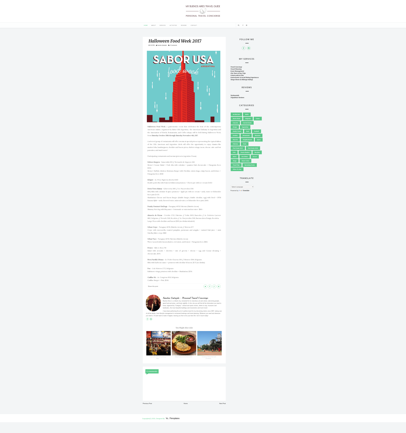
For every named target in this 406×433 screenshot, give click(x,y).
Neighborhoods (247, 139)
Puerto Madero (245, 152)
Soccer (255, 156)
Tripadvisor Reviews (237, 97)
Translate (246, 190)
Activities (173, 25)
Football (256, 131)
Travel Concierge (236, 67)
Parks (244, 144)
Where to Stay (237, 169)
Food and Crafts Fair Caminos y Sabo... (158, 357)
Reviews (184, 25)
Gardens (235, 135)
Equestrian (245, 127)
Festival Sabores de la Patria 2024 (183, 357)
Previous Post (147, 403)
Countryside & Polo (237, 75)
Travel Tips (236, 165)
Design (235, 127)
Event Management (237, 71)
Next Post (222, 403)
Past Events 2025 (238, 148)
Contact (194, 25)
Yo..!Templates (173, 418)
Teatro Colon (245, 161)
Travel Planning (235, 69)
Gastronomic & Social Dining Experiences (244, 77)
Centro (258, 118)
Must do (235, 139)
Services (163, 25)
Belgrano (248, 118)
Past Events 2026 (253, 148)
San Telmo (244, 156)
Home (146, 25)
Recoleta (257, 152)
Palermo (235, 144)
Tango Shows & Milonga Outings (241, 80)
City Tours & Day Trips (238, 73)
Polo (234, 152)
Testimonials (234, 95)
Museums (257, 135)
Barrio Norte (236, 118)
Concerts (235, 123)
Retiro (234, 156)
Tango (235, 161)
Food (247, 131)
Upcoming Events (250, 165)
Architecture (236, 114)
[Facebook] (243, 48)
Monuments (246, 135)
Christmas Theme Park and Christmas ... (209, 357)
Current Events (247, 123)
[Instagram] (249, 48)
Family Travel (237, 131)
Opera (259, 139)
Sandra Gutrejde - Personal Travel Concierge (185, 298)
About (153, 25)
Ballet (247, 114)
